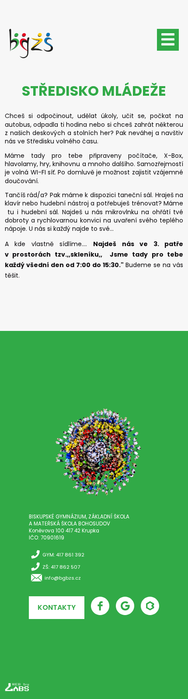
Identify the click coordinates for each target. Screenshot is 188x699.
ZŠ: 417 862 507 (61, 566)
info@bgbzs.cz (63, 577)
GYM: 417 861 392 (63, 554)
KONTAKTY (57, 607)
